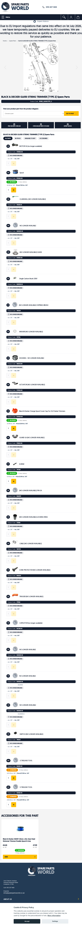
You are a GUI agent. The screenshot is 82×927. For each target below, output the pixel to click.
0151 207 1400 (51, 7)
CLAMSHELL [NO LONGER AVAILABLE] (33, 199)
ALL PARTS (8, 138)
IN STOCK (17, 138)
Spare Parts (12, 41)
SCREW (21, 464)
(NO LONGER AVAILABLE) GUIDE (31, 252)
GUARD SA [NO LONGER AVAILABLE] (32, 437)
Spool (22, 173)
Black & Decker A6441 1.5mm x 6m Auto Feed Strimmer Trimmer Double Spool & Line (19, 840)
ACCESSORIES (43, 138)
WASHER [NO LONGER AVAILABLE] (31, 332)
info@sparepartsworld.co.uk (14, 893)
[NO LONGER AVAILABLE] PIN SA (30, 490)
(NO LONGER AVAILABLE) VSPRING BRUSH (33, 305)
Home (5, 41)
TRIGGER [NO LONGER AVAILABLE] (31, 596)
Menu (7, 17)
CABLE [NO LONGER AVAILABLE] (31, 543)
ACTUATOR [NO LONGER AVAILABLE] (32, 385)
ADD (20, 857)
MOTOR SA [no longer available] (30, 146)
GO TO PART (71, 113)
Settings (55, 921)
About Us (8, 899)
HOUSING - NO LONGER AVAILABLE (31, 358)
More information (54, 915)
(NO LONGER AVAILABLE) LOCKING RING (33, 517)
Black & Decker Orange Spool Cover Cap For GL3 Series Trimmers (42, 411)
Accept (27, 921)
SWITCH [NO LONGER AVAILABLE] (31, 734)
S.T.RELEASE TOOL (26, 761)
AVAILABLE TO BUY (30, 138)
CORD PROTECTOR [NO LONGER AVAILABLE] (34, 570)
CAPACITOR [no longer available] (30, 623)
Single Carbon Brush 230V (28, 279)
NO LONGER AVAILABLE (28, 226)
